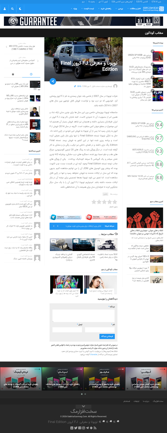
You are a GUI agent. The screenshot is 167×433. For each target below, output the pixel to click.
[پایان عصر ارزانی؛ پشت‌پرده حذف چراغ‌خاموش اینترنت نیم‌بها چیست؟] (35, 137)
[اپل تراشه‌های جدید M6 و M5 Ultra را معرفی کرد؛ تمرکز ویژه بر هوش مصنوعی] (35, 98)
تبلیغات (136, 401)
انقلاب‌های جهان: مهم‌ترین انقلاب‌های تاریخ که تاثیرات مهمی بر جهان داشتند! (146, 232)
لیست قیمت (89, 8)
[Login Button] (4, 9)
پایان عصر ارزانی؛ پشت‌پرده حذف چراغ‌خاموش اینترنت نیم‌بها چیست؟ (16, 137)
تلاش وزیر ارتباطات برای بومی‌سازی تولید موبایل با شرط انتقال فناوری (83, 227)
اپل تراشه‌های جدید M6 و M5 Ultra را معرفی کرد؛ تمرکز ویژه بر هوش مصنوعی (16, 98)
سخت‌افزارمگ (158, 401)
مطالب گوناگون (154, 33)
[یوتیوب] (101, 217)
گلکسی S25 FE (142, 1)
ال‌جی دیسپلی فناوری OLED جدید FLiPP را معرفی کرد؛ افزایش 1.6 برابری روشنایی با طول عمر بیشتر (140, 96)
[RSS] (95, 427)
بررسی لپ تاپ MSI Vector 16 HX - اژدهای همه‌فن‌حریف (141, 177)
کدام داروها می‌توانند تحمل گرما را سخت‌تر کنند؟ (101, 292)
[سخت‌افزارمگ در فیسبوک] (79, 427)
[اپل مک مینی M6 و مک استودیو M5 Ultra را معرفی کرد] (35, 85)
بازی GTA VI (156, 1)
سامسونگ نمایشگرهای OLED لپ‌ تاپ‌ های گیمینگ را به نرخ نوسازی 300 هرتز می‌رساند (140, 69)
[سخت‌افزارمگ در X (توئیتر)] (75, 427)
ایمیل (79, 324)
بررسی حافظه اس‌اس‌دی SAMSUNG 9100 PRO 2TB (140, 138)
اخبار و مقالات (135, 8)
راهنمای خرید (106, 8)
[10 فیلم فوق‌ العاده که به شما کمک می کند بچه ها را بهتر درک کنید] (66, 284)
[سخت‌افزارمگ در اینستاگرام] (83, 427)
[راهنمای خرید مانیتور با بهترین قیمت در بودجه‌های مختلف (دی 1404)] (104, 379)
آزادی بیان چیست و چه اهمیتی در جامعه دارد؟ (140, 279)
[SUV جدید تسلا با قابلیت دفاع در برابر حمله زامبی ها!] (106, 244)
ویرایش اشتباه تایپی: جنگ (22, 258)
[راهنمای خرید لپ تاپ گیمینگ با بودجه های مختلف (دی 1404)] (20, 379)
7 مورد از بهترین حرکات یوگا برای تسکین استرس (139, 269)
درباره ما (146, 401)
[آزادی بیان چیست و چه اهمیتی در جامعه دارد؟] (156, 279)
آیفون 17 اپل (103, 1)
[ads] (83, 21)
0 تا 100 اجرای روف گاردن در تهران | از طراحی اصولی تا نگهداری (138, 259)
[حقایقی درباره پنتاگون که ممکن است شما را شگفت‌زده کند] (156, 248)
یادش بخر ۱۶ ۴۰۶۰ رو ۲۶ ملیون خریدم (18, 173)
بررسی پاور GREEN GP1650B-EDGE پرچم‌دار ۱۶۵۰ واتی (139, 56)
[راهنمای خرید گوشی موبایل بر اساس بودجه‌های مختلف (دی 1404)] (146, 379)
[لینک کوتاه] (75, 86)
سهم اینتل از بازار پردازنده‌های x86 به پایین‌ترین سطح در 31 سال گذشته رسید (17, 124)
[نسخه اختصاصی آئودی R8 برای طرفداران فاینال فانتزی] (83, 244)
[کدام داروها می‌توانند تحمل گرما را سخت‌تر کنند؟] (100, 284)
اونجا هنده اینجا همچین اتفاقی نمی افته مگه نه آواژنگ (19, 183)
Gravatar (93, 354)
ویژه (75, 8)
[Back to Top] (83, 407)
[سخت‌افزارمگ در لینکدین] (71, 427)
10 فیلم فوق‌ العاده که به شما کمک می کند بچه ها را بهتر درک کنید (66, 293)
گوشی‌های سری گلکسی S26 (122, 1)
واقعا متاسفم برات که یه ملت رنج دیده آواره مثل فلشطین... (18, 249)
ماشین (105, 194)
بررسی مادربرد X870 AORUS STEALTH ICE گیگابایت (143, 151)
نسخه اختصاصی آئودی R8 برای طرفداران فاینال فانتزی (86, 257)
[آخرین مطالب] (31, 74)
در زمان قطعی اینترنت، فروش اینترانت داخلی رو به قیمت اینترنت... (18, 163)
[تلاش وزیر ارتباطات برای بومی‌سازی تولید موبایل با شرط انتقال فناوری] (35, 111)
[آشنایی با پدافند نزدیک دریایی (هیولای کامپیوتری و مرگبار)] (61, 244)
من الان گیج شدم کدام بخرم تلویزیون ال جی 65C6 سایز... (18, 205)
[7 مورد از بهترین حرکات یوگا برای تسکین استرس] (156, 269)
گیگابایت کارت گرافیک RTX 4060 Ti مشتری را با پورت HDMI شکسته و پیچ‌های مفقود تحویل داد (139, 82)
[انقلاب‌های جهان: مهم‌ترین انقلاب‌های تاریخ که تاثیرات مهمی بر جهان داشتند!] (145, 217)
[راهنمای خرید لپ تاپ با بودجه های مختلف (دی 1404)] (62, 379)
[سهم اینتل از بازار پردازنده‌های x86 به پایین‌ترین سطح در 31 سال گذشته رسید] (35, 124)
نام (113, 324)
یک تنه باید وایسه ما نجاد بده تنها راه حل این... (19, 194)
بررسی (120, 8)
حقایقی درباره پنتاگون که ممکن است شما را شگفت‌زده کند (138, 248)
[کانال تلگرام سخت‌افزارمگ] (87, 427)
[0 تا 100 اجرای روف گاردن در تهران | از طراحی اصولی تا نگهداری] (156, 258)
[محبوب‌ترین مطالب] (13, 74)
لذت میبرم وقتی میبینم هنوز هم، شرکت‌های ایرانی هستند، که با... (20, 216)
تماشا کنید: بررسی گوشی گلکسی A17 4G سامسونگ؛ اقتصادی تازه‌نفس (140, 164)
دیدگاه (112, 306)
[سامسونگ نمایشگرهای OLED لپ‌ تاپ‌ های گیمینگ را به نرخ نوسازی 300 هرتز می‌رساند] (158, 69)
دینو (83, 1)
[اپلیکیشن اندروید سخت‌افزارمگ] (91, 427)
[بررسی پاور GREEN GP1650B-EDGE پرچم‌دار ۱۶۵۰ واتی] (158, 56)
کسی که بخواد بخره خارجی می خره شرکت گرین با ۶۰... (19, 238)
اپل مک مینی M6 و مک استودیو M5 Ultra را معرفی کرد (16, 85)
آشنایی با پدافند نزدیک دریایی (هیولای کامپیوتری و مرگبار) (62, 257)
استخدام (127, 401)
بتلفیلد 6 (92, 1)
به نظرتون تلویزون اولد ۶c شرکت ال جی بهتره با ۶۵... (19, 227)
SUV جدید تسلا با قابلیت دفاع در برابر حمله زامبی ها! (107, 257)
